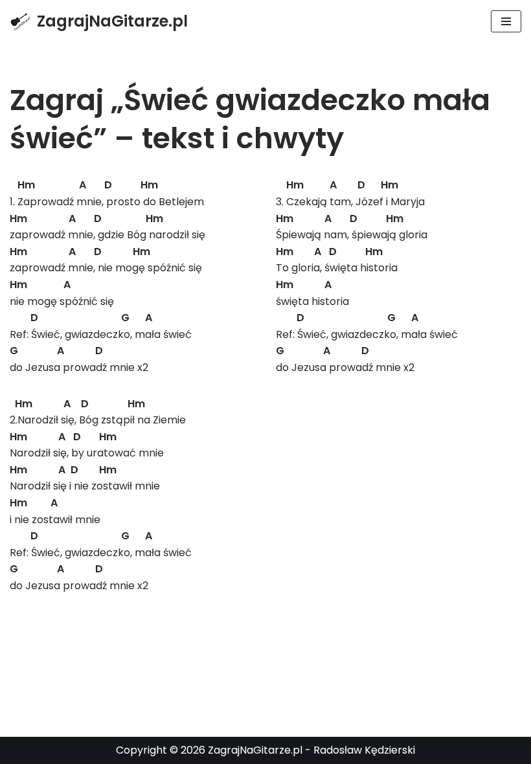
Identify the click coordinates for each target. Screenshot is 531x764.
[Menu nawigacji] (506, 21)
